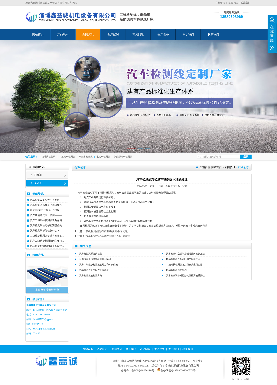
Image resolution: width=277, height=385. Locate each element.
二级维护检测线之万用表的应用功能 (184, 264)
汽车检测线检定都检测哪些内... (47, 225)
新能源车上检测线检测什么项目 (95, 259)
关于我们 (188, 34)
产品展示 (63, 34)
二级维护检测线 (47, 156)
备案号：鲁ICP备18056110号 (137, 370)
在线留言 (220, 2)
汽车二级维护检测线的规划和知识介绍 (98, 264)
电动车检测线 (103, 156)
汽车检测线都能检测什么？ (45, 230)
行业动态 (36, 183)
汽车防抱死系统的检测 (90, 253)
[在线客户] (272, 34)
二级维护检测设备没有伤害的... (47, 235)
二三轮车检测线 (67, 156)
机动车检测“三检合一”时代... (45, 210)
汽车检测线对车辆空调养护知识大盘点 (108, 236)
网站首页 (38, 34)
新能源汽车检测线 (123, 156)
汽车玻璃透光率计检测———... (47, 215)
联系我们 (213, 34)
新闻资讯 (88, 34)
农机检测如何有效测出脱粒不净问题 (107, 231)
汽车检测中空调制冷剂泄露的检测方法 (185, 253)
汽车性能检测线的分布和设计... (47, 245)
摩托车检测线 (86, 156)
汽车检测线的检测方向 (90, 275)
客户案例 (113, 34)
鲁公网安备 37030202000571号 (178, 370)
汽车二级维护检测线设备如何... (47, 220)
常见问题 (138, 34)
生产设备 (163, 34)
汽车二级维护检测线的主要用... (47, 240)
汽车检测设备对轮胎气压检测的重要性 (185, 275)
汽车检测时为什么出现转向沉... (47, 205)
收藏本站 (233, 2)
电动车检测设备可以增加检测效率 (183, 259)
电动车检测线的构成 (176, 270)
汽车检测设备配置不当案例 (45, 200)
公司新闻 (36, 174)
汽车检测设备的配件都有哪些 (94, 270)
